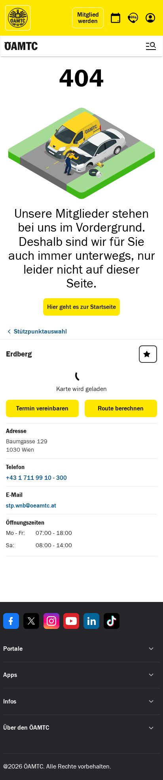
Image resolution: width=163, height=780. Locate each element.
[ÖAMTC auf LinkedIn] (91, 621)
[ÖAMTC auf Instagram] (51, 621)
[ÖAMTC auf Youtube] (71, 621)
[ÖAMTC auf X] (31, 621)
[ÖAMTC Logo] (17, 18)
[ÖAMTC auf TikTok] (111, 621)
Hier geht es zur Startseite (81, 307)
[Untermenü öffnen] (151, 648)
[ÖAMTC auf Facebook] (11, 621)
